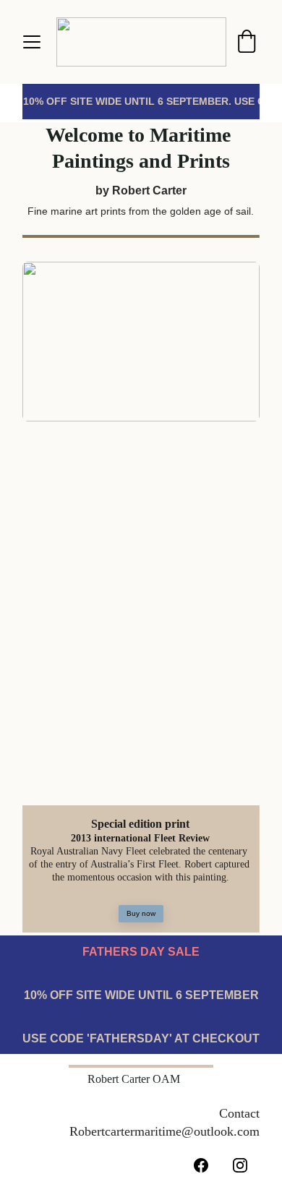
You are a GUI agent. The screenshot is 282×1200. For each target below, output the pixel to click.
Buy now (141, 913)
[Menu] (31, 41)
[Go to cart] (246, 42)
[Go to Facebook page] (201, 1165)
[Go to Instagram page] (240, 1165)
